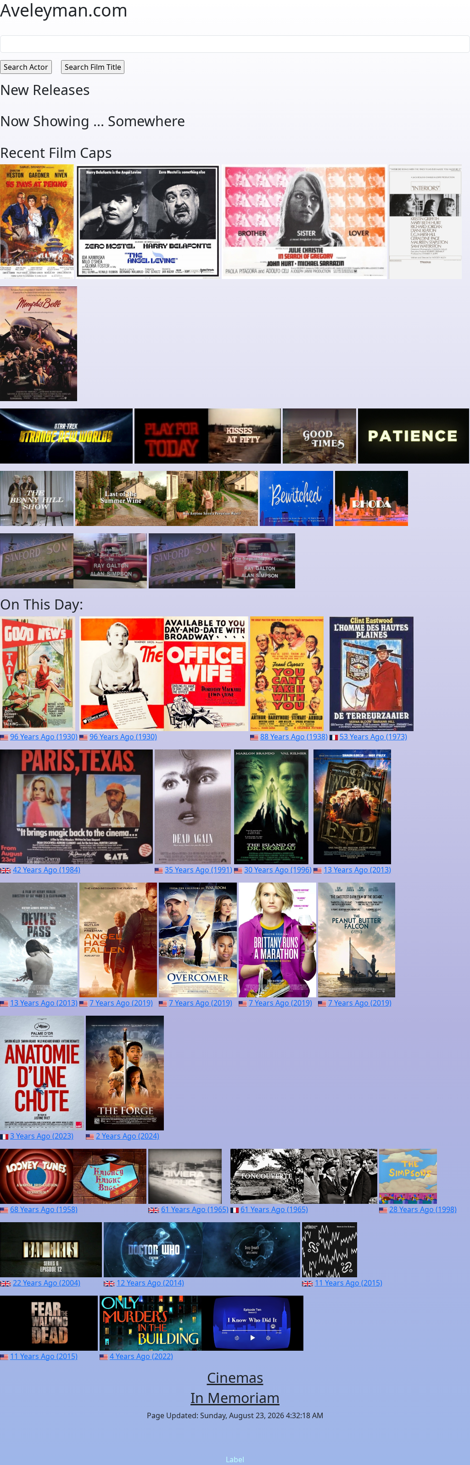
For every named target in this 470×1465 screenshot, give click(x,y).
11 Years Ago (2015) (348, 1283)
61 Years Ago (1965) (195, 1209)
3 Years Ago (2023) (41, 1136)
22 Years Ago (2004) (46, 1283)
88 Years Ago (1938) (294, 737)
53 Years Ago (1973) (373, 737)
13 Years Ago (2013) (357, 870)
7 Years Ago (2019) (121, 1003)
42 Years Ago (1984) (46, 870)
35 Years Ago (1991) (198, 870)
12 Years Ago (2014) (150, 1283)
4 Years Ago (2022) (141, 1356)
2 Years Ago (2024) (127, 1136)
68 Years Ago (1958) (44, 1209)
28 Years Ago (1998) (423, 1209)
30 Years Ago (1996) (278, 870)
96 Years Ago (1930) (44, 737)
